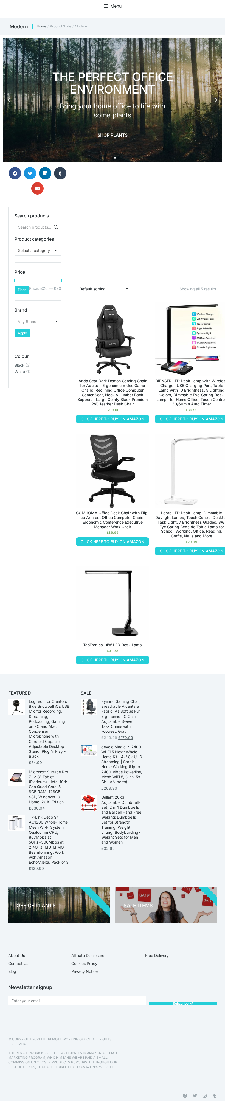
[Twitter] (195, 1096)
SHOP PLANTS (112, 135)
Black (19, 365)
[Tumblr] (214, 1096)
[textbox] (34, 250)
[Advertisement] (38, 415)
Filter (22, 290)
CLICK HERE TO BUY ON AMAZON (112, 419)
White (20, 371)
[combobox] (38, 250)
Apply (22, 333)
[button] (113, 6)
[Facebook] (185, 1096)
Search (55, 227)
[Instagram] (205, 1096)
